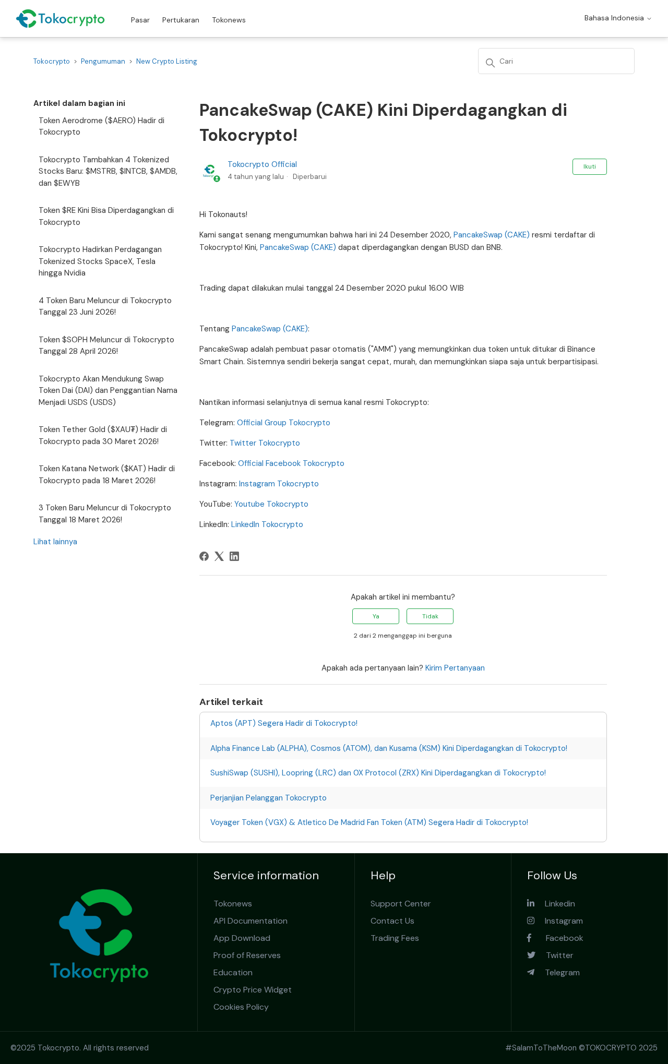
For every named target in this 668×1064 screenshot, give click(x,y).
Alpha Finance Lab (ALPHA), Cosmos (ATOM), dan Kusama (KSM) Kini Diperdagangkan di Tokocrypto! (388, 748)
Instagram (558, 920)
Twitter (554, 955)
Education (233, 972)
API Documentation (250, 920)
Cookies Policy (241, 1006)
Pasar (140, 20)
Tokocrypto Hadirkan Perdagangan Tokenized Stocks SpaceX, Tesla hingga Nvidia (100, 261)
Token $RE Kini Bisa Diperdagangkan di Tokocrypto (106, 216)
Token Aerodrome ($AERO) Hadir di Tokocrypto (101, 126)
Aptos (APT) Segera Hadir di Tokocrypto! (283, 723)
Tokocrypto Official (262, 164)
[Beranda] (60, 18)
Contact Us (392, 920)
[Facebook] (204, 556)
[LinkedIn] (234, 556)
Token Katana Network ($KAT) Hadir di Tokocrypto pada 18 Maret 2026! (107, 474)
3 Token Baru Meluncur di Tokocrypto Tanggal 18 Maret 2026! (105, 514)
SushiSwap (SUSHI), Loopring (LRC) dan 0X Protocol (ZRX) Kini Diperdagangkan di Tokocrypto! (378, 773)
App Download (241, 938)
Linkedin (554, 903)
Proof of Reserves (247, 955)
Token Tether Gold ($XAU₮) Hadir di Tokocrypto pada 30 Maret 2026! (103, 435)
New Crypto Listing (166, 61)
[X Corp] (219, 556)
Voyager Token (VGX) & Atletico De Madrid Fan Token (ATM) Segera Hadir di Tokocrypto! (369, 822)
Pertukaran (180, 20)
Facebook (557, 938)
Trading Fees (395, 938)
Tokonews (229, 20)
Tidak (430, 616)
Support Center (401, 903)
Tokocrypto (51, 61)
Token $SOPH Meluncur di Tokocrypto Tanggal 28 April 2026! (106, 345)
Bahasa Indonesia (615, 18)
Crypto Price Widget (252, 989)
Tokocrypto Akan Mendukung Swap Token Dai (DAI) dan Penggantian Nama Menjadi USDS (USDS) (108, 391)
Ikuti (589, 166)
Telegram (557, 972)
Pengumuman (103, 61)
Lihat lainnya (55, 541)
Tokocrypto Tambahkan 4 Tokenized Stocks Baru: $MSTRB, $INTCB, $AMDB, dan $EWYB (108, 171)
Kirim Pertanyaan (455, 668)
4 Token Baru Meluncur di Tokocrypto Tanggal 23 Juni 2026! (105, 306)
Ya (376, 616)
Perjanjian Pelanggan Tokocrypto (268, 798)
